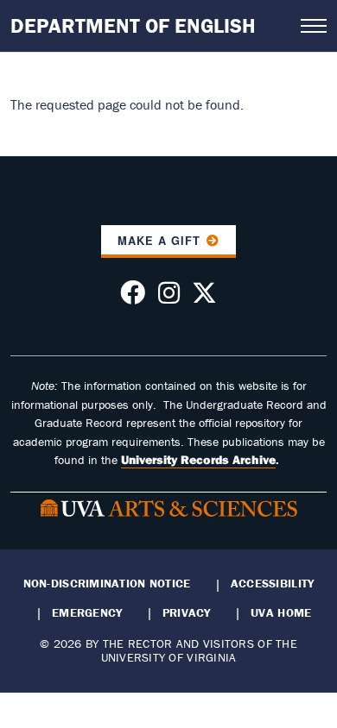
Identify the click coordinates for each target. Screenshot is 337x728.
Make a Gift (159, 240)
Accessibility (273, 583)
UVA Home (281, 612)
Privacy (186, 612)
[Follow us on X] (204, 297)
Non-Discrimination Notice (107, 583)
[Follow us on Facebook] (132, 297)
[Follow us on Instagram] (169, 297)
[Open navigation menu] (314, 26)
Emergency (87, 612)
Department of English (133, 25)
